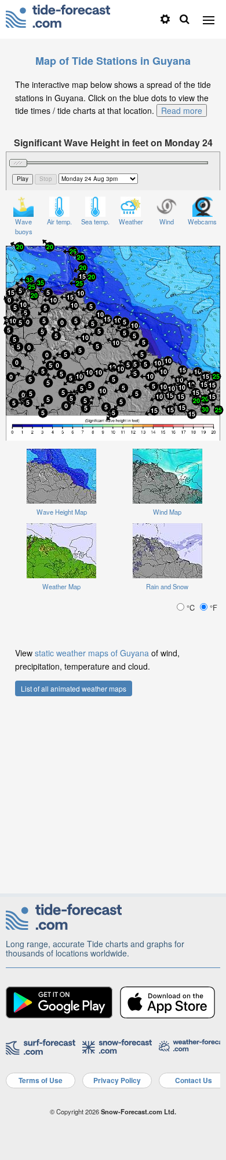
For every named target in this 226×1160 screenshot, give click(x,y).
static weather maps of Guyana (92, 653)
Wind (166, 221)
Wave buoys (23, 226)
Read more (181, 110)
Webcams (202, 221)
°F (212, 607)
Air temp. (59, 221)
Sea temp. (95, 221)
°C (190, 607)
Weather (131, 221)
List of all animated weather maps (73, 688)
